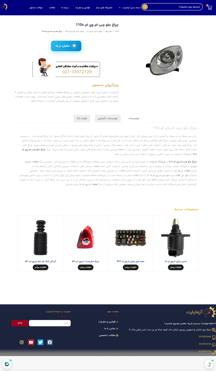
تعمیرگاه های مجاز (104, 7)
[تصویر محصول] (176, 238)
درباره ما (65, 7)
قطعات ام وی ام (182, 171)
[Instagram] (22, 342)
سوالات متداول (36, 7)
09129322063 (205, 336)
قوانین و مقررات (82, 7)
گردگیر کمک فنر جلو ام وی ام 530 (40, 261)
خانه (116, 31)
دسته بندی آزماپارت (131, 7)
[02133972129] (214, 345)
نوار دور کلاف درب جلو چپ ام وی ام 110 (169, 175)
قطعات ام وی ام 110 (88, 184)
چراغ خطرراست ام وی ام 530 (85, 261)
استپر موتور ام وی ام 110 (176, 261)
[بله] (7, 364)
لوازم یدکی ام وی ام (94, 31)
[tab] (133, 118)
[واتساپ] (209, 364)
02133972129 (205, 344)
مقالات (52, 7)
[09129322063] (214, 337)
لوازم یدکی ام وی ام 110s (74, 31)
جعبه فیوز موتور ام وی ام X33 (130, 261)
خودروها (108, 31)
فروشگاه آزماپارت (157, 162)
